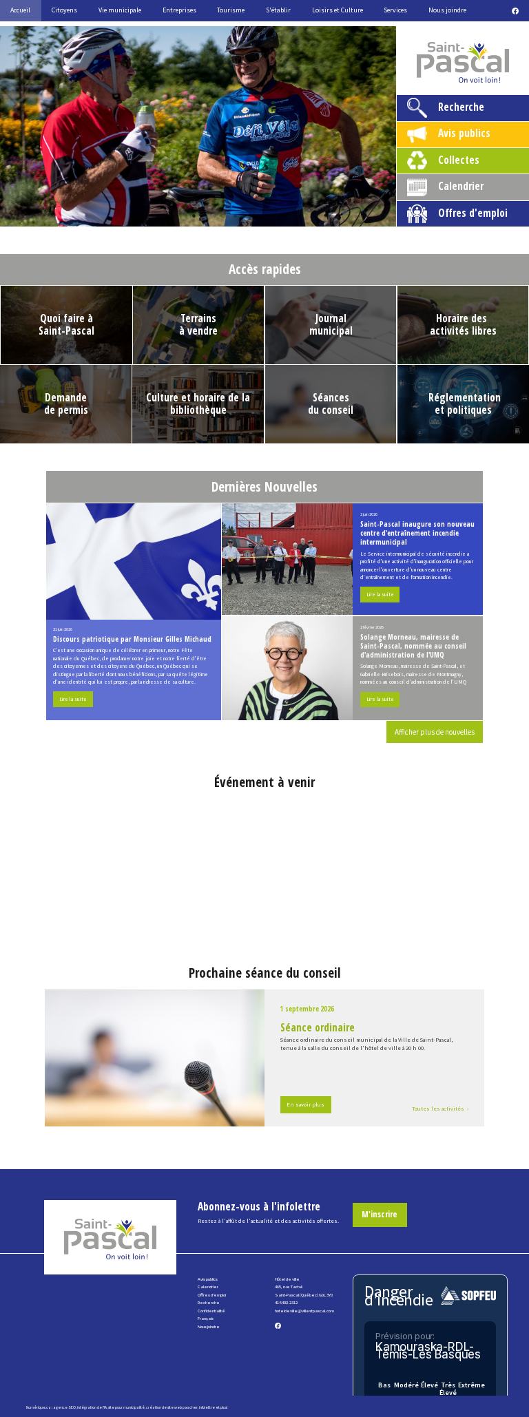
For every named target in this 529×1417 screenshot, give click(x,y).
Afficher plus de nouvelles (435, 732)
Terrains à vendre (198, 324)
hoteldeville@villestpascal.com (304, 1311)
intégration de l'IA (92, 1407)
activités (449, 331)
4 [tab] (215, 215)
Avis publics (464, 133)
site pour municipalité (126, 1407)
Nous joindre (209, 1326)
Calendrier (461, 186)
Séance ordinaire (317, 1027)
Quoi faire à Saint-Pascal (66, 324)
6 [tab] (256, 215)
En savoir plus (305, 1104)
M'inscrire (379, 1214)
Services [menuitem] (395, 10)
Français (206, 1318)
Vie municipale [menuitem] (119, 10)
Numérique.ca (38, 1407)
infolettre (207, 1407)
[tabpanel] (198, 126)
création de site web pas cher (172, 1407)
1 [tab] (153, 215)
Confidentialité (211, 1311)
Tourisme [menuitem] (231, 10)
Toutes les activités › (440, 1108)
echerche (210, 1302)
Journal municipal (331, 324)
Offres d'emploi (473, 213)
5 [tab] (235, 215)
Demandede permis (66, 403)
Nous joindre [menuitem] (447, 10)
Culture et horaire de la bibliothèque (198, 403)
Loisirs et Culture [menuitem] (337, 10)
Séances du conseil (330, 403)
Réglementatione (464, 403)
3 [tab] (194, 215)
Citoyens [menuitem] (64, 10)
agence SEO (64, 1407)
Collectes (458, 160)
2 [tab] (173, 215)
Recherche (461, 107)
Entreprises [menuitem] (179, 10)
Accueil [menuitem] (20, 10)
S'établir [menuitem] (278, 10)
